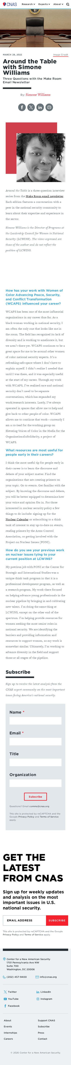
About (7, 1020)
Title (14, 754)
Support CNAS (46, 1020)
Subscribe (35, 796)
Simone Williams (38, 94)
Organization (22, 774)
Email (15, 733)
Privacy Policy (26, 816)
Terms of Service (49, 816)
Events (8, 1026)
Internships (10, 1032)
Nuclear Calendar (17, 519)
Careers (8, 1038)
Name (15, 712)
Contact (42, 1038)
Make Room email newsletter (44, 196)
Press (41, 1032)
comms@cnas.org (39, 806)
